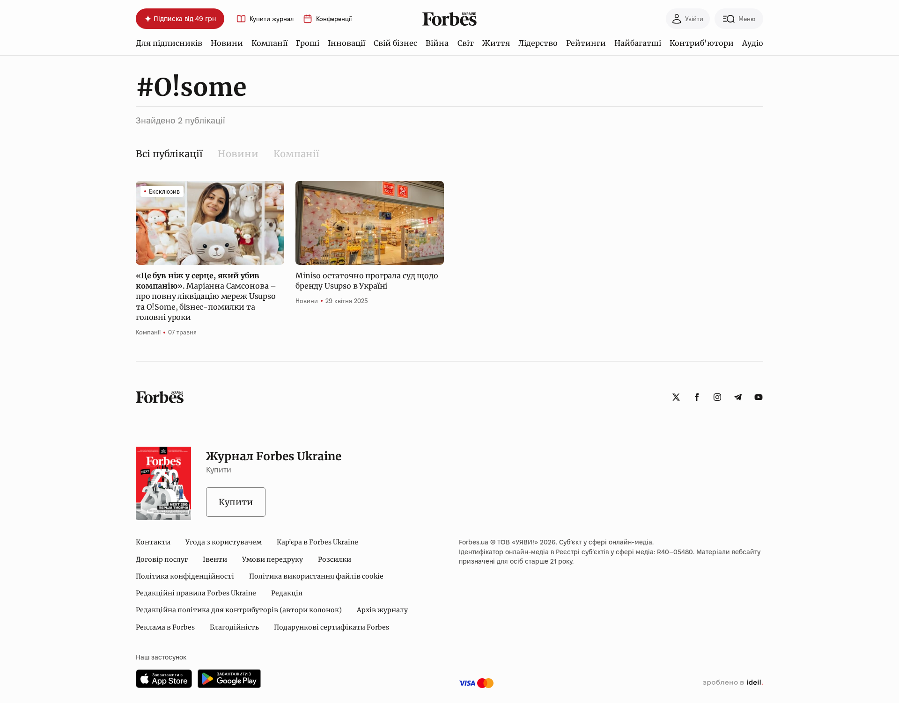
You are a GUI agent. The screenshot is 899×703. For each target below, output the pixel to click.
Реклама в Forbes (165, 627)
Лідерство (538, 43)
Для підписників (169, 43)
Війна (437, 43)
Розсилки (334, 559)
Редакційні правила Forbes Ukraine (196, 593)
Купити (236, 502)
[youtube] (758, 397)
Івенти (215, 559)
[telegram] (738, 397)
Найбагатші (637, 43)
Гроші (307, 43)
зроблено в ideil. (732, 683)
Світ (465, 43)
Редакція (286, 593)
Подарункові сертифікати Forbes (331, 627)
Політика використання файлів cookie (316, 576)
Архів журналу (382, 610)
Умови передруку (272, 559)
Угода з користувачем (223, 542)
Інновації (346, 43)
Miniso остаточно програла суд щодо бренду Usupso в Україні (366, 280)
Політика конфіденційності (185, 576)
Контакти (153, 542)
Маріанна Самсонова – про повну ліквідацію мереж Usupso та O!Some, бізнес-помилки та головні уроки (206, 296)
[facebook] (696, 397)
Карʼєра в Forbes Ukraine (317, 542)
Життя (496, 43)
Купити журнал (272, 19)
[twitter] (676, 397)
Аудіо (752, 43)
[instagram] (717, 397)
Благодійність (234, 627)
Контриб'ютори (702, 43)
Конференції (334, 19)
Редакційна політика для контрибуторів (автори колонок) (239, 610)
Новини (227, 43)
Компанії (269, 43)
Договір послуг (162, 559)
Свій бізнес (395, 43)
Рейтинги (586, 43)
